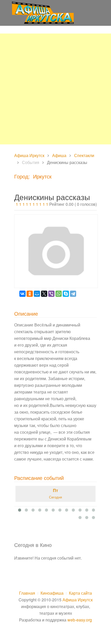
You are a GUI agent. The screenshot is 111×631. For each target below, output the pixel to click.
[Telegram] (73, 294)
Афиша (59, 155)
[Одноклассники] (30, 294)
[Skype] (66, 294)
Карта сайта (80, 593)
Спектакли (84, 155)
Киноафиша (52, 593)
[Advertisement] (55, 89)
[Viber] (51, 294)
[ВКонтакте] (22, 294)
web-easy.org (79, 620)
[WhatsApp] (59, 294)
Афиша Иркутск (29, 155)
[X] (44, 294)
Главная (27, 593)
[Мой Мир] (37, 294)
